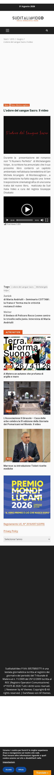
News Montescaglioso (20, 105)
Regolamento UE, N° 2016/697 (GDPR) (24, 524)
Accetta (9, 769)
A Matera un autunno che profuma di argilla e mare (27, 353)
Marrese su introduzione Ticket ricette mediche (27, 445)
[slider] (25, 220)
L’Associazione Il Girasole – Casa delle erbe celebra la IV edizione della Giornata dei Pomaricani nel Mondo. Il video (27, 398)
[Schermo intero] (46, 220)
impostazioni (9, 762)
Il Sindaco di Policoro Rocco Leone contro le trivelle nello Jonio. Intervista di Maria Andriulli (27, 317)
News (6, 105)
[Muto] (42, 220)
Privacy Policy (11, 531)
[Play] (7, 220)
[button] (27, 209)
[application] (27, 209)
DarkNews (28, 693)
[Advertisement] (27, 75)
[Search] (47, 30)
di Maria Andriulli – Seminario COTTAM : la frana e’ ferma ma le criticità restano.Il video (27, 301)
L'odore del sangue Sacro (22, 287)
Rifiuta (20, 769)
